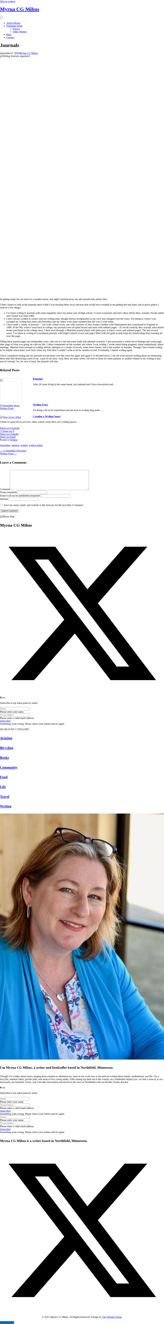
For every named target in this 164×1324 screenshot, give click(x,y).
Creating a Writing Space (47, 416)
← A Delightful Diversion (13, 450)
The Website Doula (112, 1317)
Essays (16, 28)
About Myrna (13, 23)
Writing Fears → (8, 453)
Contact (10, 37)
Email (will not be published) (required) (20, 495)
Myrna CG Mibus (29, 53)
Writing (13, 439)
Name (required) (8, 492)
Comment (5, 489)
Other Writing (20, 31)
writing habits (36, 445)
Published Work (14, 26)
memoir (15, 445)
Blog (8, 34)
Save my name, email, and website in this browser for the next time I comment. (43, 505)
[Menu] (1, 17)
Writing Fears (40, 404)
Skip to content (7, 1)
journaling (5, 445)
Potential (37, 379)
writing (24, 445)
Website (4, 499)
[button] (82, 694)
